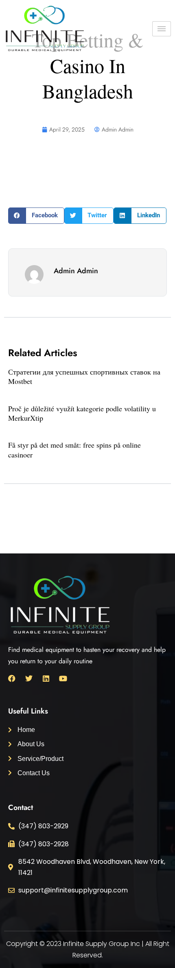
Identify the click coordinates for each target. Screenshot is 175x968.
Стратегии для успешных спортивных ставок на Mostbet (84, 376)
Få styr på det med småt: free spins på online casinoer (74, 449)
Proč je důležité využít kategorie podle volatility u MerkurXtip (82, 413)
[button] (36, 215)
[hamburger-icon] (161, 28)
